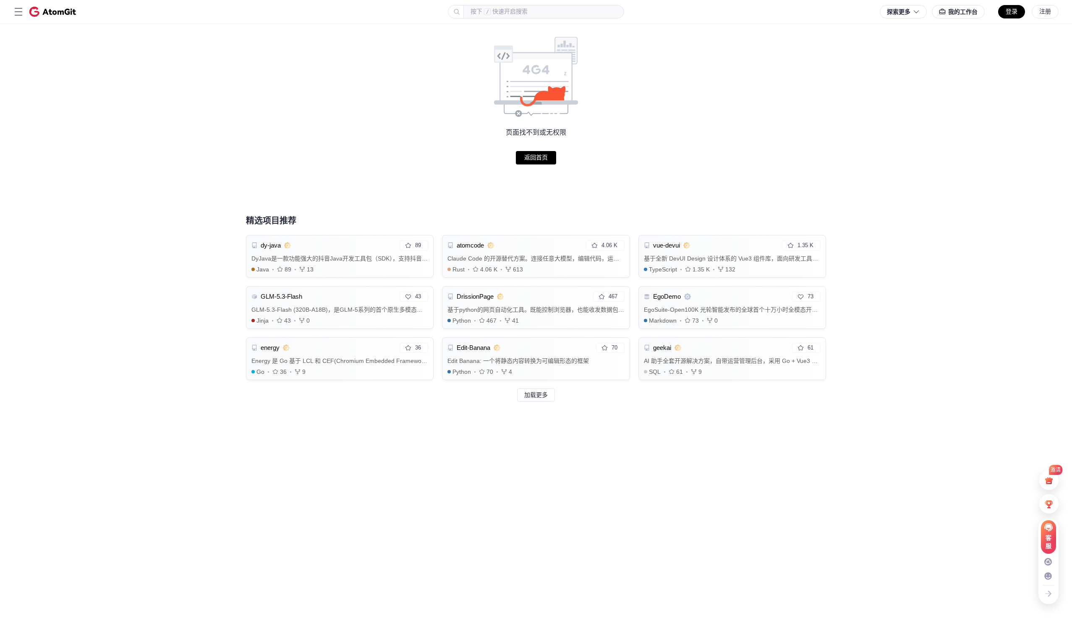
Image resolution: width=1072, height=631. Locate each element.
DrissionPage (475, 296)
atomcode (470, 245)
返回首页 (536, 157)
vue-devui (666, 245)
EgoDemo (667, 296)
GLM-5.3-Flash (281, 296)
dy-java (271, 245)
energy (270, 347)
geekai (662, 347)
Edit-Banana (473, 347)
